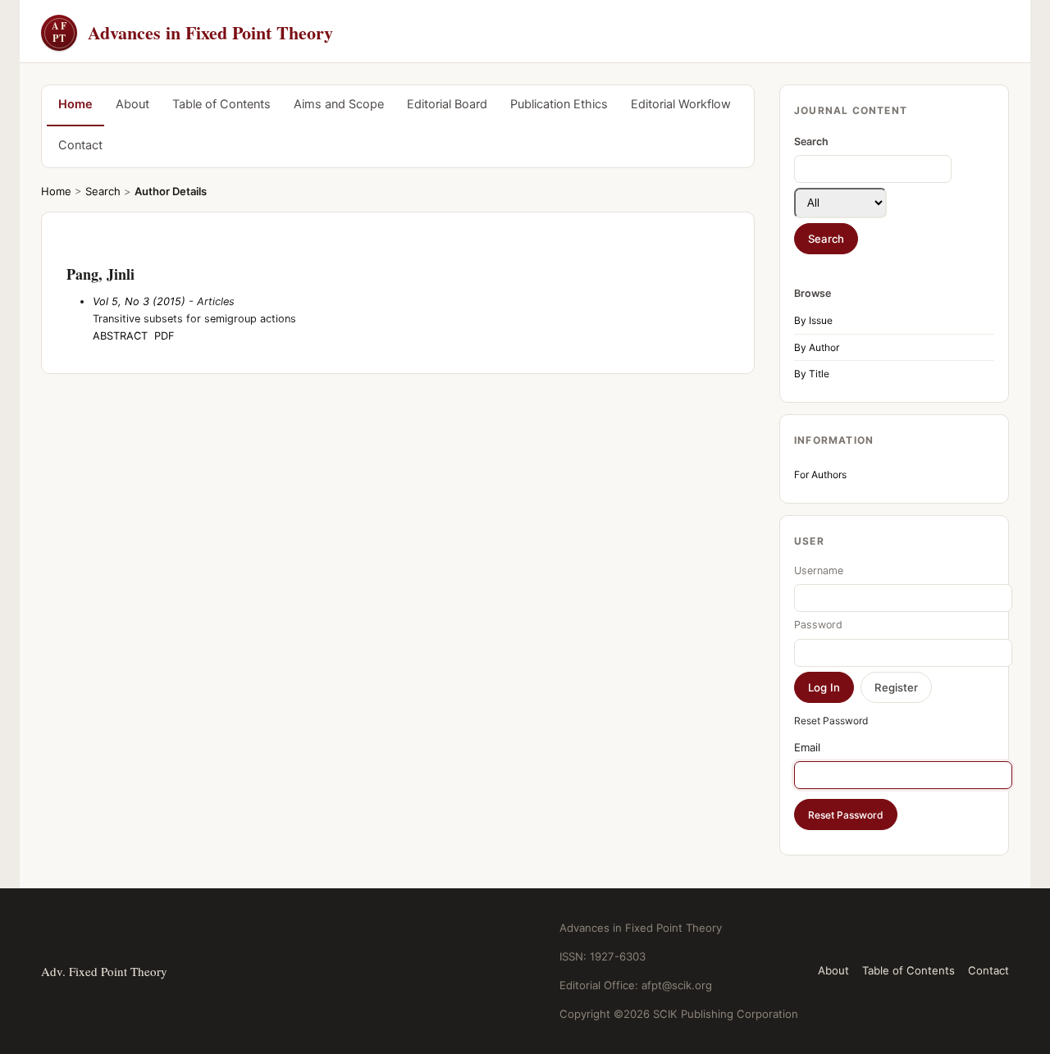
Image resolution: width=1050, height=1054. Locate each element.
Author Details (171, 191)
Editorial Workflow (681, 104)
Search (103, 191)
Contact (80, 145)
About (132, 104)
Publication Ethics (559, 104)
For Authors (820, 474)
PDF (164, 336)
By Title (811, 373)
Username (818, 570)
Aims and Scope (339, 104)
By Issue (813, 320)
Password (818, 624)
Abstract (120, 336)
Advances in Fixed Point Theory (192, 32)
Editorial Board (447, 104)
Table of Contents (221, 104)
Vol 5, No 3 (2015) (139, 301)
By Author (816, 347)
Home (75, 104)
